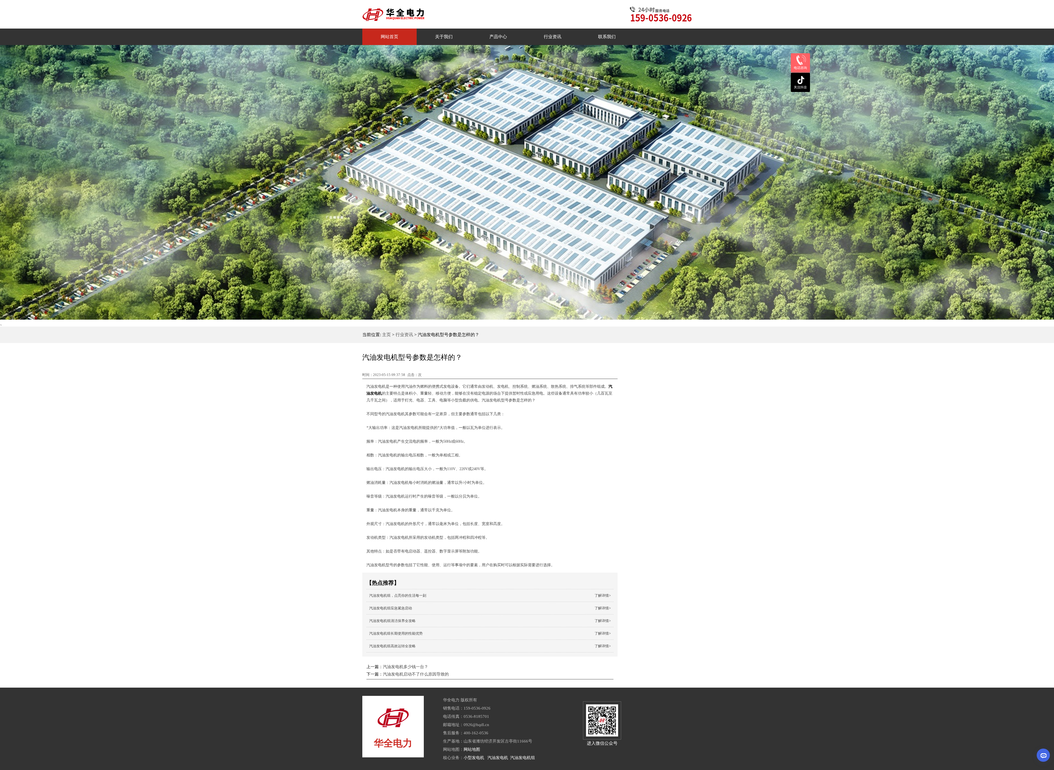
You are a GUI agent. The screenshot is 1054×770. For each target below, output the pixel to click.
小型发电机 (474, 757)
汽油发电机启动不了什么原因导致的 (416, 674)
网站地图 (472, 749)
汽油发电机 (497, 757)
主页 (386, 334)
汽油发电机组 (522, 757)
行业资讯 (404, 334)
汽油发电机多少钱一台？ (405, 667)
